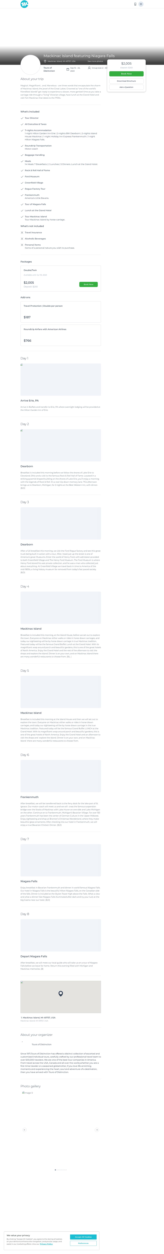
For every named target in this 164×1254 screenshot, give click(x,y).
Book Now (126, 74)
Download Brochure (126, 81)
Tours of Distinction (42, 1044)
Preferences (83, 1243)
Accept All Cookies (83, 1237)
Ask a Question (126, 87)
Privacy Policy (46, 1244)
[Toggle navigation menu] (141, 4)
